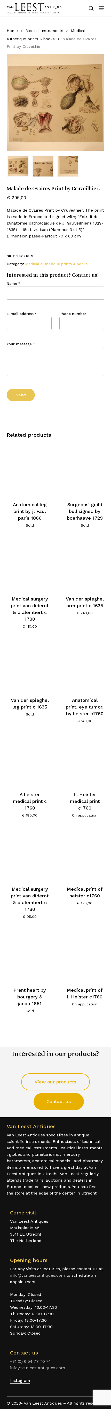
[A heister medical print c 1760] (29, 759)
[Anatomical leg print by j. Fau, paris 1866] (29, 469)
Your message (21, 344)
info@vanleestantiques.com (37, 1275)
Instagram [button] (20, 1380)
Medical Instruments (44, 30)
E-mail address (22, 314)
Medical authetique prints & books (56, 264)
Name (13, 283)
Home (12, 30)
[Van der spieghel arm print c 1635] (84, 563)
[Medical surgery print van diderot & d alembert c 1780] (29, 563)
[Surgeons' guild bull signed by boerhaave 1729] (84, 469)
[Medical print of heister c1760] (84, 853)
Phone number (72, 314)
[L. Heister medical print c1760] (84, 759)
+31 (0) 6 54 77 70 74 (30, 1361)
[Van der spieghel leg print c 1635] (29, 664)
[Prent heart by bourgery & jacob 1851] (29, 954)
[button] (101, 8)
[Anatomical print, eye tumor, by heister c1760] (84, 664)
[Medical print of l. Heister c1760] (84, 954)
